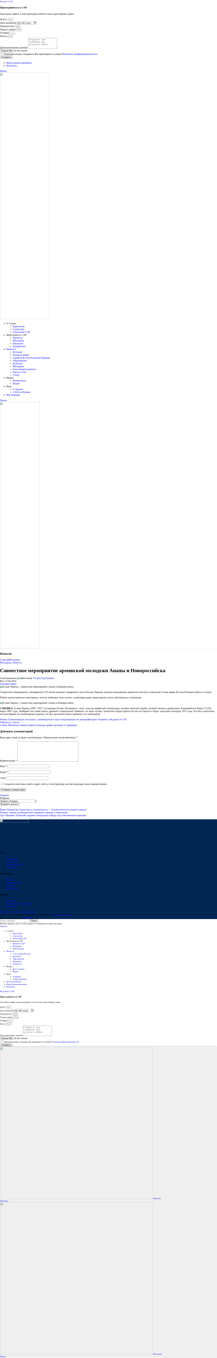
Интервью (17, 961)
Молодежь (18, 340)
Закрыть (4, 795)
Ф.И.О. (4, 19)
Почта (3, 36)
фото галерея (18, 969)
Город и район (8, 29)
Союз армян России (21, 954)
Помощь (10, 885)
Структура (18, 329)
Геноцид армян (21, 355)
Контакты (11, 867)
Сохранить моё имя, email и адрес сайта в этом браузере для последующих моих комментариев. (55, 784)
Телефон (5, 32)
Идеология (18, 326)
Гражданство (7, 26)
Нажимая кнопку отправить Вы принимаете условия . (51, 54)
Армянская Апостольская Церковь (31, 357)
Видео (16, 383)
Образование (20, 360)
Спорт (16, 375)
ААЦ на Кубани (21, 392)
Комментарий (8, 760)
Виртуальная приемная (18, 903)
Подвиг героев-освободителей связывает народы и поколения (33, 812)
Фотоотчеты (19, 380)
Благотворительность (24, 369)
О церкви (18, 389)
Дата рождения (8, 22)
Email (4, 772)
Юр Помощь (18, 948)
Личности (17, 964)
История (17, 352)
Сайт (2, 778)
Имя (3, 766)
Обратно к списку (10, 722)
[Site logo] (24, 318)
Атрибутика (19, 346)
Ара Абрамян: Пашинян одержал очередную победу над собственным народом (43, 815)
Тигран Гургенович (43, 678)
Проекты (17, 337)
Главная (4, 659)
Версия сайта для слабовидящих (17, 911)
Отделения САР (21, 332)
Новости (17, 662)
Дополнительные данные (14, 47)
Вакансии (18, 343)
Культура (17, 363)
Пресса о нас (20, 372)
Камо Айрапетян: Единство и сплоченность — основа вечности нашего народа (43, 809)
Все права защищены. (62, 915)
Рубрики (4, 798)
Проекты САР (14, 882)
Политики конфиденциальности (79, 54)
